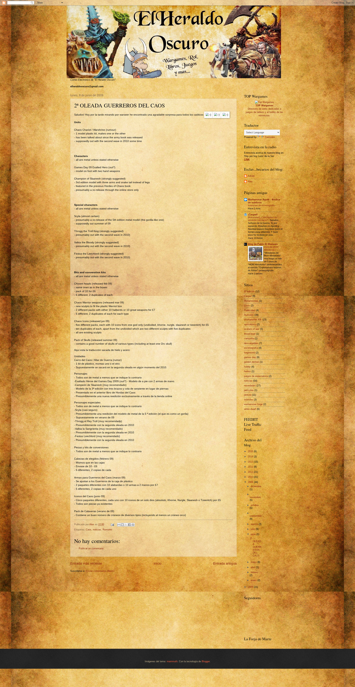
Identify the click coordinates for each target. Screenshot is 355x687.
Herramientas (251, 300)
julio (253, 529)
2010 (251, 477)
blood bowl (249, 333)
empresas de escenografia (261, 205)
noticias (97, 529)
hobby (247, 366)
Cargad (248, 296)
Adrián (251, 176)
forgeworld (249, 352)
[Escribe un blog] (122, 525)
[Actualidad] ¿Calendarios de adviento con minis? (262, 219)
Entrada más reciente (86, 563)
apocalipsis (250, 324)
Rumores (107, 529)
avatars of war (251, 329)
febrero (254, 572)
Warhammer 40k (253, 319)
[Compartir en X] (126, 525)
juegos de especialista (256, 376)
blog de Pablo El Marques (263, 244)
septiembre (255, 516)
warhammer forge (253, 404)
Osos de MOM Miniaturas (271, 248)
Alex (250, 181)
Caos (88, 529)
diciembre (256, 486)
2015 (251, 451)
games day (250, 357)
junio (253, 534)
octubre (255, 505)
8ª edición (249, 291)
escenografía (251, 347)
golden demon (251, 362)
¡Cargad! (253, 214)
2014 (251, 456)
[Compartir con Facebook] (129, 525)
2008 (251, 587)
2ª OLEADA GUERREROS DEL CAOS (255, 547)
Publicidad (249, 310)
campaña (249, 338)
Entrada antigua (225, 563)
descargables (251, 343)
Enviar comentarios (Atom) (100, 571)
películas (249, 390)
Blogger (206, 661)
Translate (270, 137)
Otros (247, 305)
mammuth (172, 661)
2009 (251, 482)
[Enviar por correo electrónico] (119, 525)
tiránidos (248, 399)
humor (247, 371)
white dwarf (250, 409)
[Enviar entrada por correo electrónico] (112, 524)
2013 (251, 461)
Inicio (157, 563)
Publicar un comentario (91, 548)
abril (253, 567)
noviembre (255, 497)
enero (254, 580)
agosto (255, 524)
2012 (251, 466)
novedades (250, 385)
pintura (247, 394)
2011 (251, 472)
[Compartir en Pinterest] (133, 525)
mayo (254, 562)
